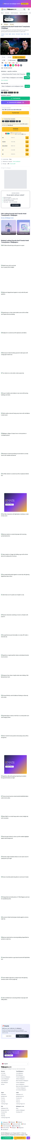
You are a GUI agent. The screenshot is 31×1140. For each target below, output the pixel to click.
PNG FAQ (3, 1115)
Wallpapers (6, 24)
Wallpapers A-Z (19, 1094)
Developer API (19, 1112)
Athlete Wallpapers (20, 1078)
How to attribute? (4, 80)
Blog (17, 1108)
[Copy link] (21, 65)
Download (15, 129)
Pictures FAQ (4, 1112)
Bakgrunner (21, 1127)
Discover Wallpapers (5, 1077)
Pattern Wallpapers (20, 1082)
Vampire (3, 34)
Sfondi (24, 1124)
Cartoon (13, 34)
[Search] (24, 9)
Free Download (16, 98)
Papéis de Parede (16, 1124)
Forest (6, 34)
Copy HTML (27, 77)
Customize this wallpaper (16, 102)
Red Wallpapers (19, 1075)
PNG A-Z (18, 1101)
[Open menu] (28, 9)
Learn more (8, 1036)
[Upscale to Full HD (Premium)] (27, 141)
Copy (28, 74)
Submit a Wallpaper (20, 1110)
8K (17, 92)
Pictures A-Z (19, 1098)
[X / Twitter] (8, 65)
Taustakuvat (5, 1129)
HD (2, 92)
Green (25, 34)
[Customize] (28, 1137)
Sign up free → (22, 1036)
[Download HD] (27, 137)
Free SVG (3, 1100)
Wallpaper (20, 1122)
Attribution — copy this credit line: (9, 71)
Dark (28, 34)
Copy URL (27, 86)
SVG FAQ (3, 1113)
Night (10, 34)
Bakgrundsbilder (6, 1124)
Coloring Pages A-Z (20, 1103)
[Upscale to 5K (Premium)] (27, 150)
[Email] (18, 65)
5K (14, 92)
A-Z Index (3, 1073)
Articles (2, 1084)
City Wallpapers (19, 1073)
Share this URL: (4, 83)
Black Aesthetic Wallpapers (22, 1080)
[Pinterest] (10, 65)
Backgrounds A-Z (20, 1096)
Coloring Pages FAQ (5, 1117)
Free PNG (3, 1101)
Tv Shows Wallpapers (21, 1088)
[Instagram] (16, 65)
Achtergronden (17, 1125)
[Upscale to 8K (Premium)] (27, 154)
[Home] (1, 24)
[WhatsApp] (13, 65)
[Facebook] (5, 65)
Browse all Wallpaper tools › (7, 217)
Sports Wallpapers (20, 1084)
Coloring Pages (4, 1103)
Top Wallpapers (4, 1080)
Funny (2, 35)
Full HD (5, 92)
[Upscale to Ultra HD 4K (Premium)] (27, 145)
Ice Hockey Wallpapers (21, 1089)
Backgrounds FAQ (5, 1110)
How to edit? (12, 163)
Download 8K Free (20, 1137)
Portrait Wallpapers (20, 1077)
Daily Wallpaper (4, 1082)
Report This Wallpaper (6, 167)
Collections (3, 1075)
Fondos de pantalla (7, 1125)
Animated (12, 24)
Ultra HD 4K (11, 92)
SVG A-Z (18, 1100)
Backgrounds (4, 1096)
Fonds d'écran (6, 1127)
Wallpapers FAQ (4, 1108)
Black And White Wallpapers (22, 1086)
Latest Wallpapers (5, 1078)
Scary (22, 34)
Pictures (3, 1098)
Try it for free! (15, 112)
